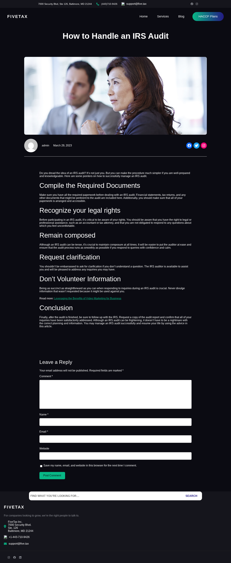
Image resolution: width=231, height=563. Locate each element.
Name (43, 414)
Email (43, 431)
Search (191, 495)
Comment (46, 376)
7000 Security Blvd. (19, 524)
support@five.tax (136, 3)
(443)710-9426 (109, 4)
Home (144, 16)
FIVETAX (17, 16)
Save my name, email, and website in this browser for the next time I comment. (90, 465)
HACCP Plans (208, 16)
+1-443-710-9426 (19, 537)
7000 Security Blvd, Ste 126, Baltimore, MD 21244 (65, 4)
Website (44, 448)
